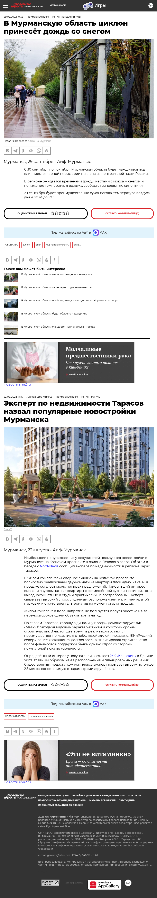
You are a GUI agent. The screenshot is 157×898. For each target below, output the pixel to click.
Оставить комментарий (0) (122, 213)
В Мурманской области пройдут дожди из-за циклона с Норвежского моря (69, 300)
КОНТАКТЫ (134, 795)
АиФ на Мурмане (40, 141)
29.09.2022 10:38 (14, 16)
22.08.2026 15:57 (13, 396)
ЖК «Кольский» (123, 656)
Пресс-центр (127, 800)
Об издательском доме (53, 795)
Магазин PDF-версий (102, 800)
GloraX (8, 529)
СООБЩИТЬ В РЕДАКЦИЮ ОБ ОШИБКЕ (60, 805)
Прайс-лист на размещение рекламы (62, 800)
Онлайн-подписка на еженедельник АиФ (98, 795)
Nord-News (49, 566)
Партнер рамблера (73, 882)
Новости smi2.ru (17, 384)
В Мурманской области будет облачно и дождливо (54, 313)
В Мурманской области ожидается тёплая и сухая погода (58, 326)
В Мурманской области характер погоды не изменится (56, 287)
